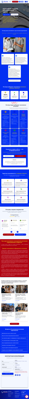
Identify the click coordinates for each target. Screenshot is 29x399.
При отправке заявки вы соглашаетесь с (7, 371)
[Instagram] (22, 392)
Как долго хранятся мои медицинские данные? (10, 347)
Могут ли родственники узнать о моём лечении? (10, 342)
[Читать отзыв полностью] (2, 228)
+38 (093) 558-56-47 (17, 365)
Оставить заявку (7, 14)
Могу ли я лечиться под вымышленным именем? (10, 335)
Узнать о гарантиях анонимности (14, 80)
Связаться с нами (21, 234)
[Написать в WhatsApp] (19, 1)
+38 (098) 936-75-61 (16, 1)
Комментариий (4, 367)
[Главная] (4, 2)
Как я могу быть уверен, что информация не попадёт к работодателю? (14, 338)
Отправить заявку (7, 373)
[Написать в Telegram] (22, 1)
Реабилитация (9, 395)
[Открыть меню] (10, 1)
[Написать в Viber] (21, 1)
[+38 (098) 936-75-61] (26, 396)
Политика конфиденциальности (17, 392)
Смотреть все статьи (14, 323)
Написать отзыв (9, 234)
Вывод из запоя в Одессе (10, 392)
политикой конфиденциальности (6, 371)
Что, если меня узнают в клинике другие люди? (10, 340)
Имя (2, 361)
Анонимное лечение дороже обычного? (8, 345)
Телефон (3, 364)
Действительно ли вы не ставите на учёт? (9, 333)
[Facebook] (23, 392)
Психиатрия (9, 396)
